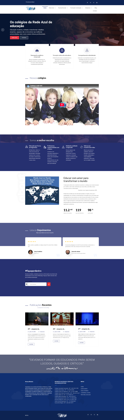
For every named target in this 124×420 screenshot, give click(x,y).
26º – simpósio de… (59, 329)
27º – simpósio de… (84, 329)
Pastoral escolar (62, 8)
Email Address (28, 281)
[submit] (48, 284)
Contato (95, 10)
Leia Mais (31, 344)
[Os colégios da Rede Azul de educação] (62, 30)
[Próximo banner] (121, 29)
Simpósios (87, 8)
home (45, 8)
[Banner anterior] (2, 29)
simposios (42, 331)
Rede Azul (51, 8)
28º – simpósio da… (34, 329)
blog (96, 8)
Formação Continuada (75, 8)
